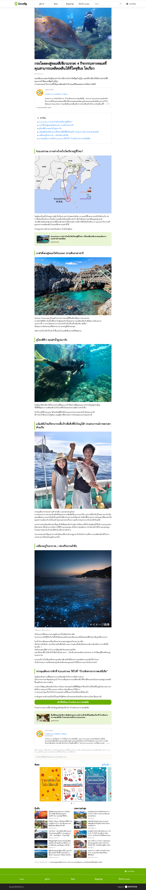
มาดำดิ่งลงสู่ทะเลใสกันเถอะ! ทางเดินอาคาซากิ (56, 125)
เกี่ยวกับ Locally (124, 879)
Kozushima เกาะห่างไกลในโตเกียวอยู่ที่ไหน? (55, 122)
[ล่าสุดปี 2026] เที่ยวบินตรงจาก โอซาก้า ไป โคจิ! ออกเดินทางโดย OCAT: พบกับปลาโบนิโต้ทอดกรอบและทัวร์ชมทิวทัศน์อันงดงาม (99, 834)
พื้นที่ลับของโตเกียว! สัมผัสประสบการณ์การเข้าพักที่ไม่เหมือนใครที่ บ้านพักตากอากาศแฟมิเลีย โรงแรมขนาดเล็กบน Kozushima (79, 716)
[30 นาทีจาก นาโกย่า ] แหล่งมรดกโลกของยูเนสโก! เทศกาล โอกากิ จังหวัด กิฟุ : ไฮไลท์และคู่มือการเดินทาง (99, 844)
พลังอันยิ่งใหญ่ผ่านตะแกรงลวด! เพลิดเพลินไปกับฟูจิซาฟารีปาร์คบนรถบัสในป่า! (99, 823)
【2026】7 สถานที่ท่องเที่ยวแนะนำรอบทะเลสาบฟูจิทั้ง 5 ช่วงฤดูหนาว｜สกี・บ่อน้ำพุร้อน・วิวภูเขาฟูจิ (60, 833)
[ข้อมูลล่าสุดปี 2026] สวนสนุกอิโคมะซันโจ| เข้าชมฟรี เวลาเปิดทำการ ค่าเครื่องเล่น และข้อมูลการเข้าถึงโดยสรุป (60, 844)
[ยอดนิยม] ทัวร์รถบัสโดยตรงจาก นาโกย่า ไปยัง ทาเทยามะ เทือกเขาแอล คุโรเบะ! (99, 813)
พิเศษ (73, 879)
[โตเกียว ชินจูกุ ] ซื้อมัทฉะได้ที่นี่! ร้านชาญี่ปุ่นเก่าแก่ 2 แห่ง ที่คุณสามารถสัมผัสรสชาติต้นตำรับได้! (60, 823)
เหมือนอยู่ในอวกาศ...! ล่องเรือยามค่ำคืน (54, 135)
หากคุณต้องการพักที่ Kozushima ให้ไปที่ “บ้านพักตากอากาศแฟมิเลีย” (65, 138)
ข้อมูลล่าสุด (99, 879)
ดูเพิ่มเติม (106, 765)
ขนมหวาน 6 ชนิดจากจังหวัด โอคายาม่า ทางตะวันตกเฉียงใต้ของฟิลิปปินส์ (99, 852)
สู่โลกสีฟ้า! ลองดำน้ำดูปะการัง (50, 128)
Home (22, 879)
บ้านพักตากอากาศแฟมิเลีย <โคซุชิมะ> (56, 94)
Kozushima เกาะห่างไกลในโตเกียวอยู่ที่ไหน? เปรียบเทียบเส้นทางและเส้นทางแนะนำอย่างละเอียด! (78, 237)
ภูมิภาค (47, 879)
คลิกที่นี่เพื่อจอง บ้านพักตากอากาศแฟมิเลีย (73, 702)
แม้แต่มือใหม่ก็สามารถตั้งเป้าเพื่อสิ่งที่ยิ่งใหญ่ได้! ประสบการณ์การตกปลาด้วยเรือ (69, 132)
